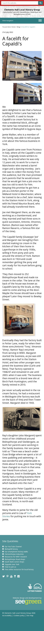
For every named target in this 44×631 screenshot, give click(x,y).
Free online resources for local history (19, 569)
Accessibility (7, 615)
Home (13, 27)
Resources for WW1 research (16, 557)
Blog (18, 27)
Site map (29, 615)
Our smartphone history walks (16, 551)
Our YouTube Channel (13, 546)
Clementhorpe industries (14, 554)
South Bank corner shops (14, 562)
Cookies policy (19, 615)
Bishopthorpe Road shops (15, 559)
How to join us (10, 567)
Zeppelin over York (12, 564)
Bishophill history (11, 549)
